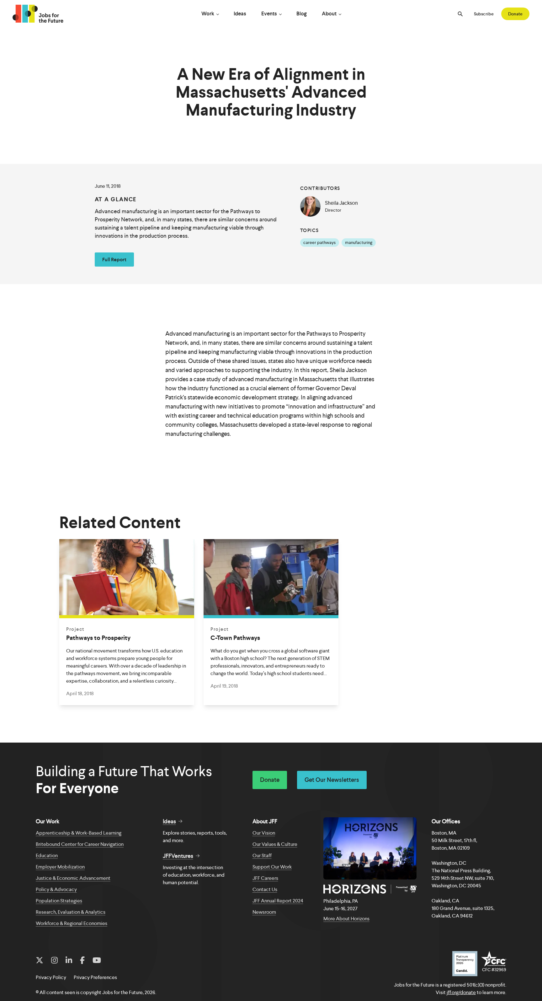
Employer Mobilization (60, 866)
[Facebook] (82, 960)
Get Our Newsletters (332, 780)
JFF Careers (265, 878)
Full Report (114, 259)
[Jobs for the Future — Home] (38, 14)
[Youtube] (97, 960)
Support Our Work (272, 866)
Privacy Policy (51, 977)
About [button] (329, 13)
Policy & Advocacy (56, 889)
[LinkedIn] (69, 960)
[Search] (460, 14)
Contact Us (264, 889)
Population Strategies (59, 900)
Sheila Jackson (341, 202)
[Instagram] (54, 960)
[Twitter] (39, 960)
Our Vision (263, 833)
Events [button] (269, 13)
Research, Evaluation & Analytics (70, 912)
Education (47, 855)
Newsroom (264, 912)
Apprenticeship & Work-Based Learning (78, 833)
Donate (515, 14)
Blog (301, 13)
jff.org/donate (461, 992)
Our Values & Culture (274, 844)
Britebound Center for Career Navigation (80, 844)
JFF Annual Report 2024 (277, 900)
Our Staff (262, 855)
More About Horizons (346, 918)
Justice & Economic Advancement (73, 878)
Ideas (240, 13)
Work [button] (207, 13)
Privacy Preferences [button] (95, 977)
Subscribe (484, 14)
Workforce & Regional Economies (71, 923)
